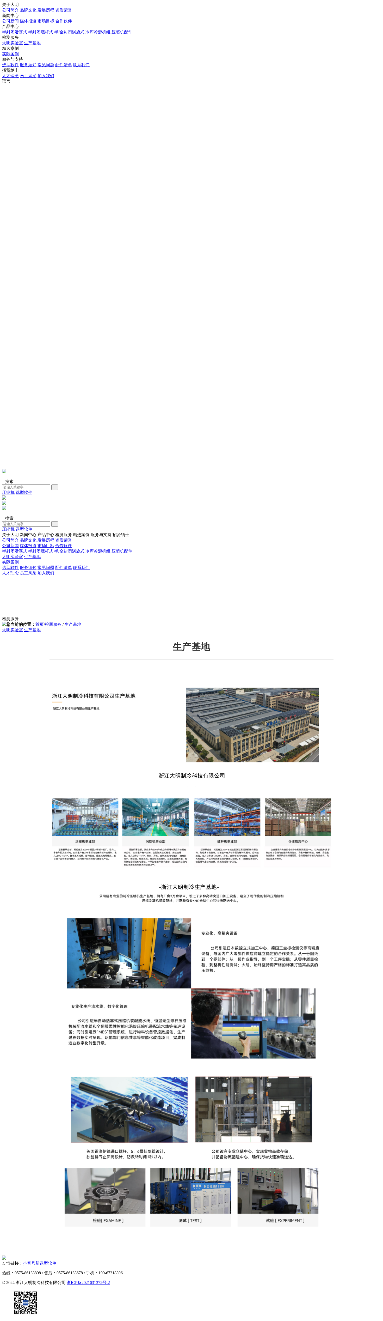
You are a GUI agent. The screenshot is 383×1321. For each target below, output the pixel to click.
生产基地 (32, 43)
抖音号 (29, 1263)
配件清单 (63, 65)
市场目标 (46, 21)
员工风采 (28, 76)
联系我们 (81, 65)
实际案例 (10, 54)
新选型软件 (45, 1263)
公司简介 (10, 10)
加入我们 (46, 76)
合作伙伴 (63, 21)
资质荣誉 (63, 10)
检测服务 (53, 624)
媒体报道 (28, 21)
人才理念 (10, 76)
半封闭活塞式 (14, 32)
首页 (39, 624)
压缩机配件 (122, 32)
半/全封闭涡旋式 (69, 32)
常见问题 (46, 65)
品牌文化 (28, 10)
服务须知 (28, 65)
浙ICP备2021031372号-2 (88, 1282)
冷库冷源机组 (97, 32)
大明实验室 (12, 43)
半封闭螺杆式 (40, 32)
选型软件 (10, 65)
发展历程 (46, 10)
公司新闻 (10, 21)
